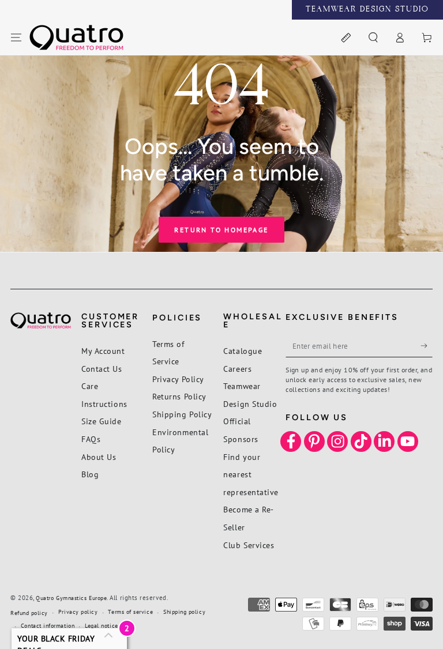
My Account (103, 350)
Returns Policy (179, 396)
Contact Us (101, 368)
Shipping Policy (182, 414)
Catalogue (242, 350)
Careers (237, 368)
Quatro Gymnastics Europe (71, 598)
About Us (98, 456)
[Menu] (16, 38)
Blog (90, 474)
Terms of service (130, 612)
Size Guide (101, 421)
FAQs (90, 438)
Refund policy (29, 613)
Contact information (47, 625)
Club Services (248, 544)
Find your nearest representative (251, 474)
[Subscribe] (427, 345)
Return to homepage (221, 229)
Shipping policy (184, 612)
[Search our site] (372, 38)
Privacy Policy (178, 378)
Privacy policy (78, 612)
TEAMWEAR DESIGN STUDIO (367, 10)
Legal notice (101, 625)
